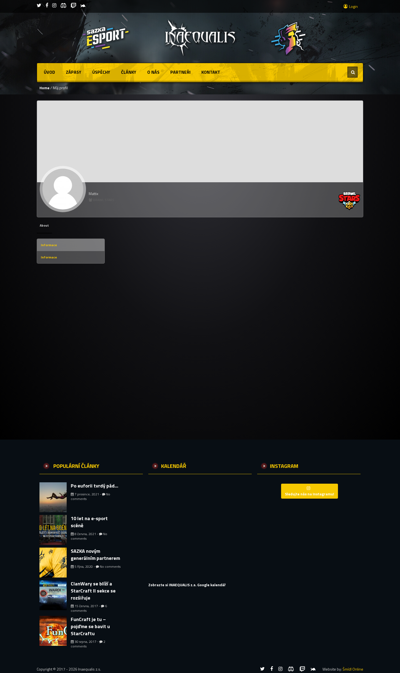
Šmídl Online (353, 669)
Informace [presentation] (49, 245)
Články (128, 72)
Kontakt (210, 72)
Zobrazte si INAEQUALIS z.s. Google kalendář (187, 585)
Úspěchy (101, 72)
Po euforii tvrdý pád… (94, 485)
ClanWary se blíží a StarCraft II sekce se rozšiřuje (93, 590)
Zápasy (73, 72)
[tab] (44, 225)
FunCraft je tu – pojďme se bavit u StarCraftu (90, 626)
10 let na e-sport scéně (89, 522)
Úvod (49, 72)
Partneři (180, 72)
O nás (153, 72)
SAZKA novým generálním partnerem (95, 554)
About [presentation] (44, 225)
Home (44, 88)
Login (353, 6)
